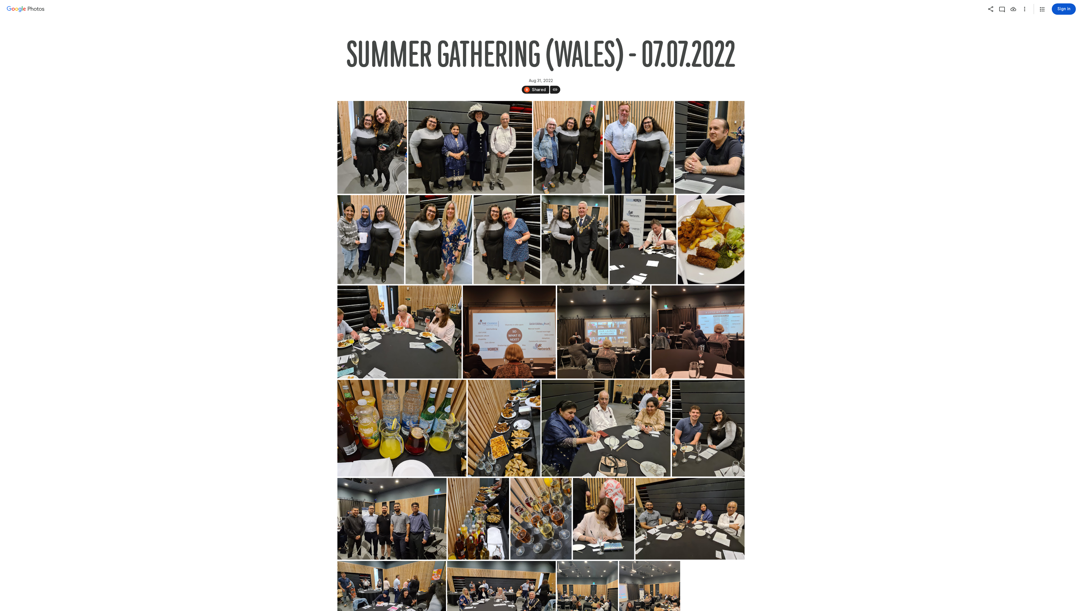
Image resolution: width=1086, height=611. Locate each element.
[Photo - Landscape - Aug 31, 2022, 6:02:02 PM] (470, 147)
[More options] (1024, 9)
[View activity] (1002, 9)
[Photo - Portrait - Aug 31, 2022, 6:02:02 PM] (372, 147)
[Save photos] (1013, 9)
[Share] (990, 9)
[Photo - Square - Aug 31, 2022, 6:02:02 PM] (509, 331)
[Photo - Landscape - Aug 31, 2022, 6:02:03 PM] (401, 428)
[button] (1042, 9)
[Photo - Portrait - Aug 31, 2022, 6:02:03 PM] (503, 428)
